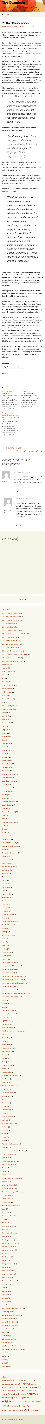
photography (6, 1096)
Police (4, 1113)
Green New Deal (7, 935)
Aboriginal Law (7, 665)
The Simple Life (7, 1240)
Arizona (4, 695)
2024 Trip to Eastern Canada (11, 651)
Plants (4, 1099)
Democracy (6, 815)
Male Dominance (7, 1028)
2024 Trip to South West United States (14, 654)
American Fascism (8, 685)
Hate (3, 942)
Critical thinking (7, 791)
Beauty (4, 719)
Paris (4, 1398)
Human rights (6, 952)
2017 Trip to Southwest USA (11, 620)
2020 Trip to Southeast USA (11, 641)
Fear (3, 891)
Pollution (5, 1127)
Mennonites (6, 1045)
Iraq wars (35, 1390)
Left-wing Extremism (8, 1014)
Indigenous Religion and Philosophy (13, 983)
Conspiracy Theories (9, 781)
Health (4, 945)
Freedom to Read (8, 915)
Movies (4, 1058)
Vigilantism (5, 1295)
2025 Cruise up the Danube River (12, 661)
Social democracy (8, 1188)
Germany (5, 1390)
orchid (38, 1394)
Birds (4, 726)
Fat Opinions (6, 887)
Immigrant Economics (9, 962)
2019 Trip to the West (9, 637)
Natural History (7, 1065)
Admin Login (22, 599)
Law (3, 1007)
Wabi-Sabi (5, 1301)
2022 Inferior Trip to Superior (11, 644)
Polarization (6, 1110)
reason (4, 1137)
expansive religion (8, 867)
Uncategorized (7, 1284)
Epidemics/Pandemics (9, 846)
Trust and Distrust (8, 1271)
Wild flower (31, 1410)
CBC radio (5, 754)
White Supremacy (8, 1339)
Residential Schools (8, 1154)
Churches (5, 757)
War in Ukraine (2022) (9, 1325)
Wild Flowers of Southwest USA (12, 1349)
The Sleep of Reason (9, 1243)
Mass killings (6, 1038)
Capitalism (5, 743)
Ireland (4, 1004)
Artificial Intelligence (9, 706)
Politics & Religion (8, 1123)
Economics (5, 836)
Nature (4, 1069)
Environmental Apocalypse (11, 843)
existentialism (6, 860)
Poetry (4, 1106)
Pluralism (5, 1103)
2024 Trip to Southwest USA (11, 658)
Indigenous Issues (8, 973)
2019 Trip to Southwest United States (14, 634)
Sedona (4, 1171)
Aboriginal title (7, 1381)
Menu (4, 14)
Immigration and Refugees (10, 966)
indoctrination (29, 1390)
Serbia (4, 1175)
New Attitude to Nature (9, 1075)
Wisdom (4, 1356)
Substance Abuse (8, 1216)
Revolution (5, 1158)
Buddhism (5, 737)
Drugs (4, 829)
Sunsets (5, 1219)
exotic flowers (7, 863)
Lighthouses (6, 1021)
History (4, 949)
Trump (33, 26)
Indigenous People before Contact (13, 980)
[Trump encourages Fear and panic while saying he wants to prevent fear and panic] (11, 424)
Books (4, 733)
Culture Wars (6, 798)
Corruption (5, 784)
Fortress (5, 904)
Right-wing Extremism (9, 1161)
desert (4, 819)
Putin (29, 1398)
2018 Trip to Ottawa (8, 627)
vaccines (16, 1406)
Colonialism (6, 771)
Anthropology (15, 1380)
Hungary (5, 959)
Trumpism (5, 1267)
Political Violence (7, 1117)
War (3, 1305)
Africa (4, 678)
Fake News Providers (12, 447)
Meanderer (5, 1041)
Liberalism (5, 1017)
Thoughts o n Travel (8, 1250)
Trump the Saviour (8, 1264)
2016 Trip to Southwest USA (11, 613)
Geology (5, 932)
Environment (6, 839)
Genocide (5, 928)
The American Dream (9, 1233)
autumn (4, 713)
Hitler (9, 1390)
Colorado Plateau (34, 1380)
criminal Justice (7, 788)
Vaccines (5, 1291)
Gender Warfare (7, 925)
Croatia (4, 795)
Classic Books (6, 764)
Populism (5, 1130)
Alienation (5, 682)
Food (4, 901)
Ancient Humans (7, 689)
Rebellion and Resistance (10, 1144)
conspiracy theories (9, 1384)
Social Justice (6, 1199)
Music (4, 1062)
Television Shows (7, 1226)
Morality (4, 1055)
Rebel (4, 1140)
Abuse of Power (7, 671)
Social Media (6, 1202)
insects (4, 1000)
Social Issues (6, 1195)
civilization (5, 760)
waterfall (5, 1332)
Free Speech (6, 908)
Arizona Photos (7, 699)
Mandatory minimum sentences (12, 1031)
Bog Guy (5, 730)
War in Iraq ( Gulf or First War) (11, 1315)
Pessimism (5, 1089)
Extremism (5, 877)
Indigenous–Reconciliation (10, 997)
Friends (4, 918)
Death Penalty (6, 808)
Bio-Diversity (6, 723)
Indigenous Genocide (9, 969)
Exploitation (6, 870)
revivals (28, 1402)
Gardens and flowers (9, 921)
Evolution (5, 856)
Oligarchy (5, 1082)
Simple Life (5, 1182)
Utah (3, 1288)
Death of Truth (25, 26)
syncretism (6, 1223)
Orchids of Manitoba (8, 1086)
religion (4, 1147)
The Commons (6, 1236)
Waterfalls (5, 1336)
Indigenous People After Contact (12, 976)
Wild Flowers (6, 1342)
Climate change (7, 767)
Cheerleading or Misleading (30, 451)
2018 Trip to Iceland (8, 624)
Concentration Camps (9, 774)
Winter (4, 1353)
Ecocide (4, 832)
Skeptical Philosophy (9, 1185)
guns (3, 939)
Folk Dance (5, 897)
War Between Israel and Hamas (12, 1308)
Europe (18, 1387)
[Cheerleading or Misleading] (11, 400)
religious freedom (15, 1401)
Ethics (4, 849)
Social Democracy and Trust (11, 1192)
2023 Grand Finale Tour (9, 647)
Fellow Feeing (6, 894)
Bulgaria (4, 740)
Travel (4, 1253)
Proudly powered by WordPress (12, 1419)
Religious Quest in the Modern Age (13, 1151)
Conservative (6, 778)
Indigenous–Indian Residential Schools (14, 993)
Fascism (5, 884)
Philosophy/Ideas (8, 1093)
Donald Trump (8, 1387)
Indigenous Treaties (8, 986)
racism (4, 1134)
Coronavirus (24, 1383)
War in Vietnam (7, 1329)
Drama (4, 826)
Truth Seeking (6, 1277)
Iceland (22, 1390)
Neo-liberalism (7, 1072)
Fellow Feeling (32, 1387)
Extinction (5, 873)
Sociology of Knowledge (10, 1206)
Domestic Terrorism (8, 822)
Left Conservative (8, 1010)
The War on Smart (8, 1247)
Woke (4, 1360)
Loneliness (5, 1024)
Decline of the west (8, 812)
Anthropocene (7, 692)
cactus (27, 1380)
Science (4, 1168)
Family (4, 880)
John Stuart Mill (10, 1394)
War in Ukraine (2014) (9, 1322)
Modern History (7, 1048)
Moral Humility (6, 1051)
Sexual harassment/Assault (11, 1178)
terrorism (5, 1230)
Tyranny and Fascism (9, 1281)
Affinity (4, 675)
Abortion (5, 668)
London (24, 1394)
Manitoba (5, 1034)
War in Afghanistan (8, 1312)
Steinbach (5, 1212)
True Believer (6, 1257)
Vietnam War (24, 1406)
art (3, 702)
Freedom (5, 911)
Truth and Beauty (7, 1274)
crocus (32, 1384)
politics (4, 1120)
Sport (4, 1209)
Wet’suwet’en (21, 1411)
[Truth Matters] (31, 399)
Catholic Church (7, 750)
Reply (17, 491)
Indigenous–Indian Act (9, 990)
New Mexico (6, 1079)
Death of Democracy (9, 802)
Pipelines (19, 1398)
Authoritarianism (7, 709)
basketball (5, 716)
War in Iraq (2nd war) (8, 1319)
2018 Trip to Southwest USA (11, 630)
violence (5, 1298)
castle (4, 747)
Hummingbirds (7, 956)
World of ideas (7, 1366)
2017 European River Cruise (11, 617)
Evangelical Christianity (9, 853)
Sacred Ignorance (8, 1164)
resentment (23, 1401)
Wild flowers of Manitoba (10, 1346)
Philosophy (10, 1397)
